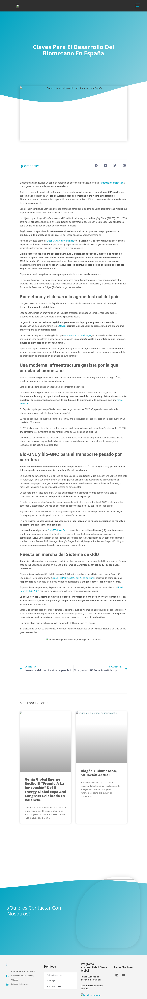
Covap (62, 326)
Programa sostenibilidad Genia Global (94, 967)
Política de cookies (54, 987)
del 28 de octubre (85, 578)
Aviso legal (51, 981)
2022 (73, 578)
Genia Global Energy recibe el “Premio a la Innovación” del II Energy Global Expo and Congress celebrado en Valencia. (45, 789)
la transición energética (111, 182)
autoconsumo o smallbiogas (77, 335)
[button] (137, 5)
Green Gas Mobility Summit (60, 240)
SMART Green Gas (57, 530)
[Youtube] (123, 975)
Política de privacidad (55, 975)
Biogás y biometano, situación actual (99, 772)
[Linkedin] (117, 975)
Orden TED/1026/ (61, 578)
